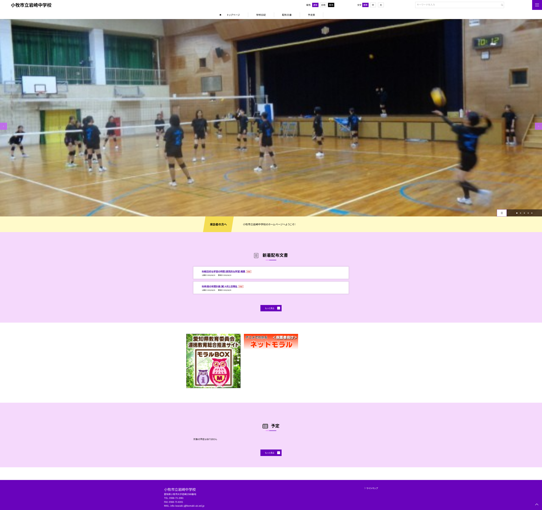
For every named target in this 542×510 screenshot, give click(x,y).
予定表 (311, 14)
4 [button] (528, 213)
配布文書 (287, 14)
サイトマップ (372, 488)
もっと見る (269, 308)
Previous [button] (3, 126)
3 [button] (524, 213)
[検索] (501, 4)
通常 (315, 4)
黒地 (331, 4)
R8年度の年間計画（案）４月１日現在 (220, 286)
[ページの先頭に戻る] (536, 504)
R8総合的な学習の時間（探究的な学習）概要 (224, 271)
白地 (323, 4)
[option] (271, 117)
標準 (365, 4)
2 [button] (520, 213)
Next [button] (538, 126)
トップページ (233, 14)
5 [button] (532, 213)
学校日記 (261, 14)
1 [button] (516, 213)
